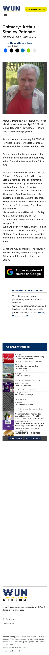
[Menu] (6, 14)
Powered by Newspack (11, 651)
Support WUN (8, 623)
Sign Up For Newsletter (35, 9)
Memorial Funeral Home (21, 43)
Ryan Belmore (32, 637)
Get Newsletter (9, 619)
